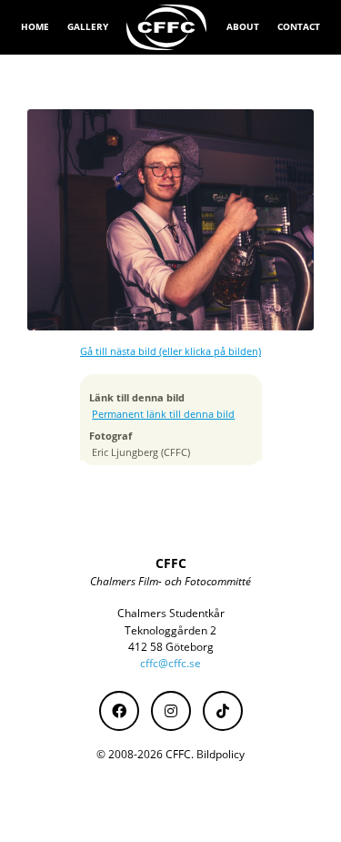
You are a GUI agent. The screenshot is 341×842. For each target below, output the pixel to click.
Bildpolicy (220, 754)
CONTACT (298, 26)
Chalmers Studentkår (171, 613)
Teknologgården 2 (170, 630)
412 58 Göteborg (171, 646)
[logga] (167, 27)
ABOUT (242, 26)
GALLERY (87, 26)
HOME (35, 26)
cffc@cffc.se (170, 663)
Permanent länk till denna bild (163, 414)
